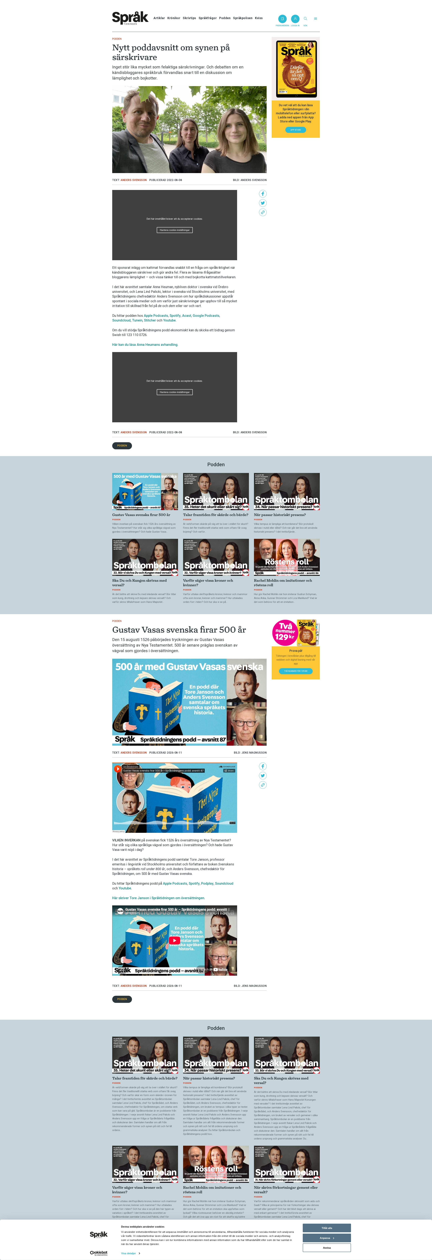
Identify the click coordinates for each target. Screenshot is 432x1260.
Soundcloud (121, 320)
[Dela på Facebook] (263, 194)
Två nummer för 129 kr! (295, 671)
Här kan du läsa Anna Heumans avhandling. (145, 345)
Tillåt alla (327, 1228)
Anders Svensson (134, 180)
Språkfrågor (208, 18)
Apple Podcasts (156, 316)
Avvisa (327, 1247)
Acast (186, 316)
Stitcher (150, 320)
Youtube (169, 320)
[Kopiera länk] (263, 212)
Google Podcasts (206, 316)
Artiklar (159, 18)
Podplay (207, 883)
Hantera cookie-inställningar (175, 230)
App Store (296, 130)
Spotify (175, 316)
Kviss (259, 18)
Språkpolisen (242, 18)
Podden (225, 18)
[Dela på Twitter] (263, 203)
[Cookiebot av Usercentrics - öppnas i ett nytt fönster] (99, 1253)
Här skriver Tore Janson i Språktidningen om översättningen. (158, 898)
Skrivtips (189, 18)
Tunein (137, 320)
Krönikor (173, 18)
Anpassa (325, 1237)
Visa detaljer (128, 1253)
